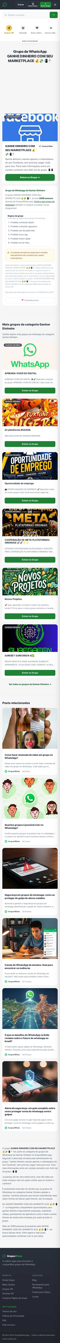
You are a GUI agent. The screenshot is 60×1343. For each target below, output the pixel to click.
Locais (35, 1296)
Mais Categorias (30, 41)
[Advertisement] (30, 88)
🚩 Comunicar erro (30, 300)
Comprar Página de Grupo (14, 1298)
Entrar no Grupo (30, 390)
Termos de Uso (9, 1311)
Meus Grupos (8, 1284)
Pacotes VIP (8, 1293)
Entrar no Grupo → (30, 177)
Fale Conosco (8, 1325)
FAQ (4, 1320)
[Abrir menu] (55, 4)
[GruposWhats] (4, 4)
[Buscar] (54, 15)
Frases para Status (41, 1292)
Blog (34, 1280)
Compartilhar (47, 146)
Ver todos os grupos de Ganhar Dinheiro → (30, 684)
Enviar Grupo (8, 1280)
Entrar (21, 4)
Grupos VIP (7, 1289)
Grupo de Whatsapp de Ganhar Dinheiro (25, 190)
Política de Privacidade (13, 1316)
